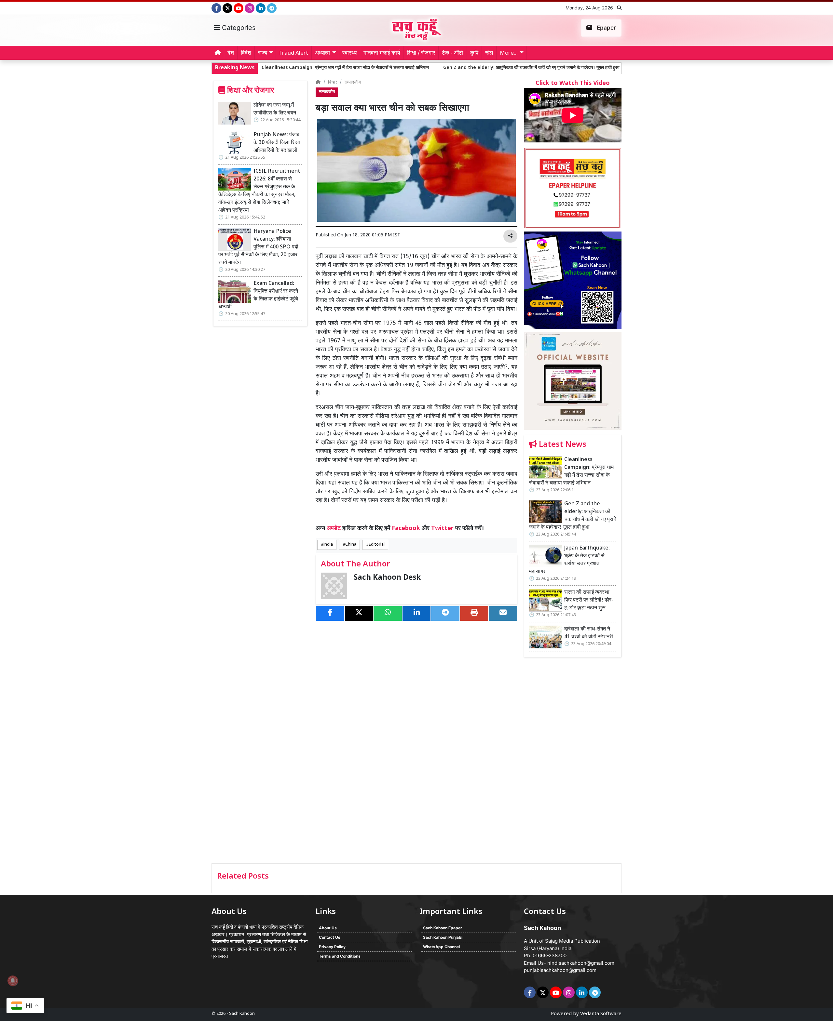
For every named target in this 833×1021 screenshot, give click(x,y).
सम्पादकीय (352, 82)
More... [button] (509, 53)
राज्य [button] (262, 53)
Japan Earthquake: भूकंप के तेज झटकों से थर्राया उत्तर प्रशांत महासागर (569, 560)
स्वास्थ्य (349, 53)
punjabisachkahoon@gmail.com (560, 970)
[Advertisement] (572, 762)
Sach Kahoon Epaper (442, 927)
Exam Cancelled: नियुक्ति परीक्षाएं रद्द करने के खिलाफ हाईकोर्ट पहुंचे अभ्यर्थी (258, 295)
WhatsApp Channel (441, 946)
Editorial (377, 544)
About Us (328, 927)
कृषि (474, 53)
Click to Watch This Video (573, 83)
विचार (332, 82)
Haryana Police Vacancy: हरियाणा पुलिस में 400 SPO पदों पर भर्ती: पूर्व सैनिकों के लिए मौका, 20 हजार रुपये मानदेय (258, 247)
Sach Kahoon (242, 1013)
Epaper (605, 27)
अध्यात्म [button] (322, 53)
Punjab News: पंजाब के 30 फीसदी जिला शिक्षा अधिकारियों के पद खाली (276, 143)
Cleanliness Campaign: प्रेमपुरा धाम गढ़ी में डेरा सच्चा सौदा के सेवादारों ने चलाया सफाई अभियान (288, 68)
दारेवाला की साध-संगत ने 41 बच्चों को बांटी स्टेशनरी (588, 633)
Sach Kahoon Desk (387, 578)
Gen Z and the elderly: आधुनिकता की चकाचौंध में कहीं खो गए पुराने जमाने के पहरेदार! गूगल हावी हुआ (474, 68)
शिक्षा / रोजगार (421, 53)
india (328, 544)
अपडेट (334, 528)
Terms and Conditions (340, 956)
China (350, 544)
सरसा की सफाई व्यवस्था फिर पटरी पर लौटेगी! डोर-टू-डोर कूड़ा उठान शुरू (588, 600)
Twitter (442, 528)
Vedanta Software (600, 1014)
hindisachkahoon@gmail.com (580, 963)
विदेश (246, 53)
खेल (489, 53)
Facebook (406, 528)
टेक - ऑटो (452, 53)
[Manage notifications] (12, 980)
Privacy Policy (332, 946)
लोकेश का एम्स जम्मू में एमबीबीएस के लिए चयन (274, 109)
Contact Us (329, 937)
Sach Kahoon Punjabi (442, 937)
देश (230, 53)
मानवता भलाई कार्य (381, 53)
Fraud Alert (293, 53)
